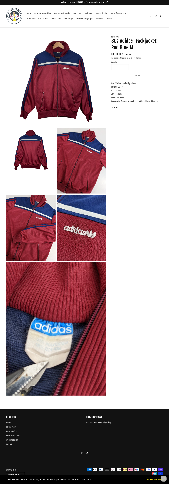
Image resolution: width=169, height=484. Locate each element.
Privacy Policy (11, 431)
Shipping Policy (12, 440)
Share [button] (116, 108)
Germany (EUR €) (14, 475)
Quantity (114, 62)
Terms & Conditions (13, 436)
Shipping (123, 58)
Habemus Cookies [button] (155, 480)
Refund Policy (11, 427)
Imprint (9, 444)
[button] (150, 16)
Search (8, 423)
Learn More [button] (86, 479)
